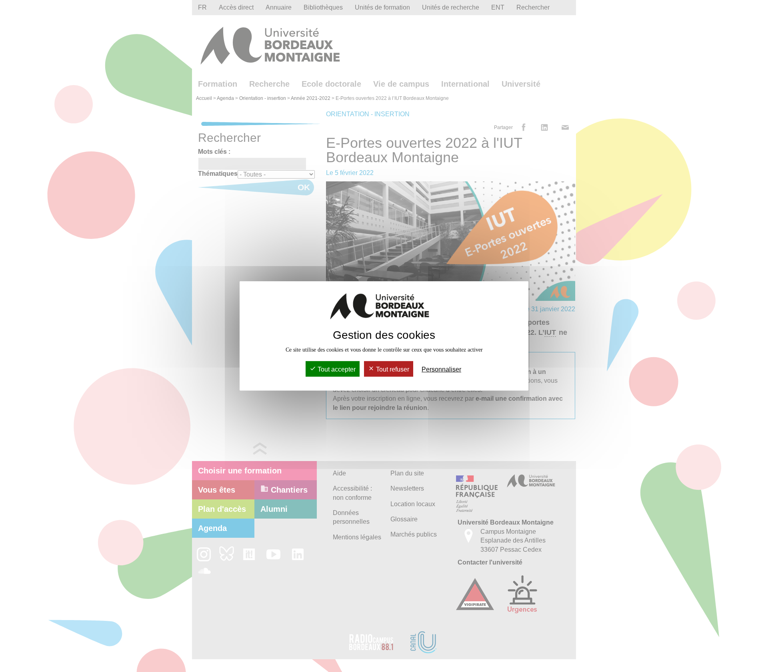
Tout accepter (336, 369)
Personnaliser (441, 369)
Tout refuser (391, 369)
